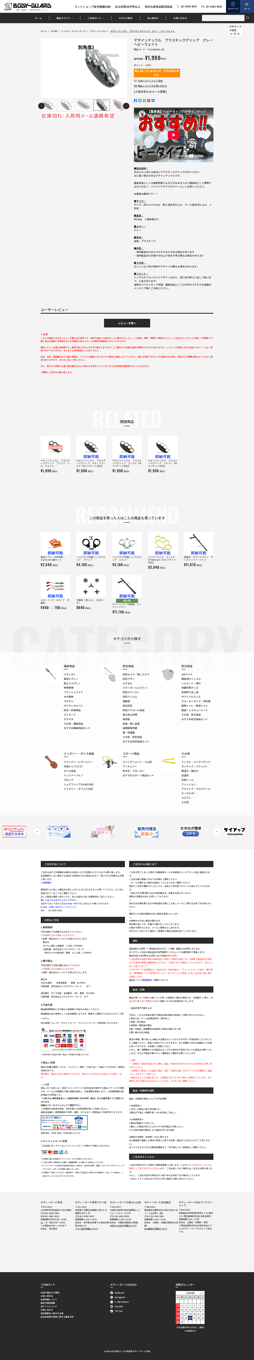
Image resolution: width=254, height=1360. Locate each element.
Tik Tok (119, 1310)
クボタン (68, 701)
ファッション (188, 784)
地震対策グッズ (189, 687)
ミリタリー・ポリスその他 (78, 789)
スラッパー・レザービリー (78, 762)
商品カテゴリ (63, 18)
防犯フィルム (130, 696)
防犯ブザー (129, 679)
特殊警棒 (68, 687)
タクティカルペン (73, 705)
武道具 (185, 775)
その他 (54, 31)
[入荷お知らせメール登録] (150, 91)
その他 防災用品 (191, 714)
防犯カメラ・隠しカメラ (136, 674)
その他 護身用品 (73, 723)
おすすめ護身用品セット (77, 728)
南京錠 (126, 719)
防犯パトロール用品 (133, 710)
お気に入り (150, 80)
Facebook (119, 1292)
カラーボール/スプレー (135, 687)
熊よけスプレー (72, 683)
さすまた (127, 683)
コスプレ (186, 797)
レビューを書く (127, 323)
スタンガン (70, 674)
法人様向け (153, 18)
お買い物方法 (47, 1295)
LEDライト (187, 674)
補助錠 (126, 701)
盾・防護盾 (129, 732)
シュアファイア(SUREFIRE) (79, 784)
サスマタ (68, 719)
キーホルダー (188, 793)
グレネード (70, 714)
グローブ (68, 780)
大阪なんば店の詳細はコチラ (123, 1225)
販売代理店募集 (48, 1302)
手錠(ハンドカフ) (73, 766)
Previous (41, 106)
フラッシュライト (73, 692)
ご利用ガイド (94, 18)
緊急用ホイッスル (191, 679)
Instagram (120, 1297)
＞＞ (202, 1293)
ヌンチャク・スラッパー (194, 766)
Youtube (119, 1306)
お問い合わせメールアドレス (62, 906)
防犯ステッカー (131, 692)
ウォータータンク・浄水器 (195, 701)
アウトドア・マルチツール (195, 789)
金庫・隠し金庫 (131, 723)
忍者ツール (187, 780)
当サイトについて (49, 1306)
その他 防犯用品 (132, 737)
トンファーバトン (73, 775)
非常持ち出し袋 (189, 692)
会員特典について (49, 1299)
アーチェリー (130, 766)
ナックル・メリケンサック (73, 31)
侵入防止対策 (130, 714)
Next (126, 106)
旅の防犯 (127, 705)
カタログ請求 (126, 18)
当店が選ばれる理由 (50, 1292)
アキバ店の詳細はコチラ (86, 1228)
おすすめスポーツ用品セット (138, 775)
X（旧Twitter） (122, 1301)
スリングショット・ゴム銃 (137, 762)
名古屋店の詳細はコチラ (155, 1228)
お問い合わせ (180, 18)
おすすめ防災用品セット (194, 719)
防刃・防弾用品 (72, 710)
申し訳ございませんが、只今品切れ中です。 (157, 73)
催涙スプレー (71, 679)
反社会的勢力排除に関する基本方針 (57, 1316)
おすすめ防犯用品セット (136, 741)
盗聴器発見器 (130, 728)
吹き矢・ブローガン (133, 771)
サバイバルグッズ (191, 696)
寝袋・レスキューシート (194, 710)
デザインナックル (98, 31)
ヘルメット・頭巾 (191, 683)
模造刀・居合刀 (189, 771)
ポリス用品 (70, 771)
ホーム (38, 18)
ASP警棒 (68, 696)
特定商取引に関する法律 (52, 1313)
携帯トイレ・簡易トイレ (194, 705)
